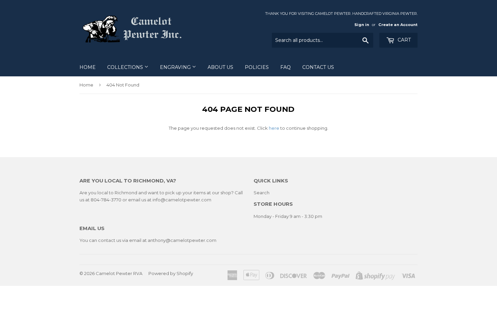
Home (87, 67)
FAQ (285, 67)
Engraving (176, 67)
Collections (125, 67)
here (274, 128)
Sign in (361, 24)
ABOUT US (220, 67)
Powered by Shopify (170, 273)
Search (261, 192)
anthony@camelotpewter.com (182, 240)
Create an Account (398, 24)
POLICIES (257, 67)
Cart (403, 40)
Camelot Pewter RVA (119, 273)
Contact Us (318, 67)
